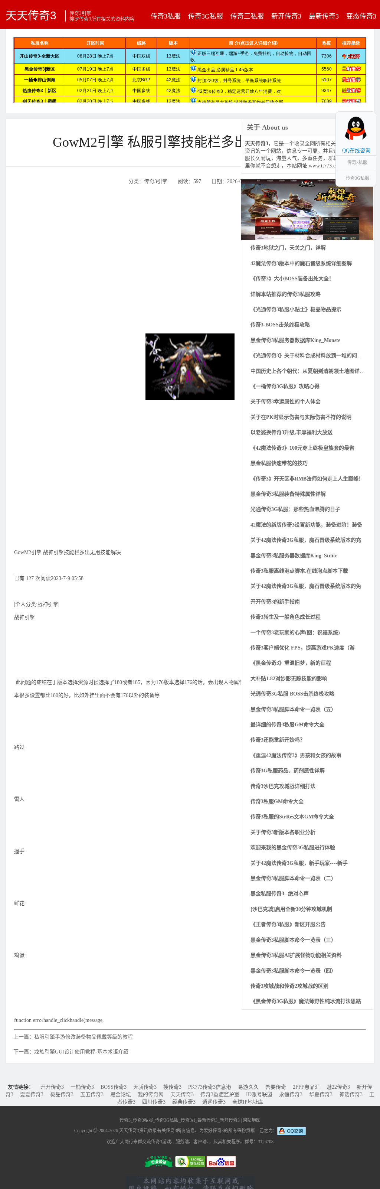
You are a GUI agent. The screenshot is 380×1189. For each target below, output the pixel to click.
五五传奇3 (92, 1094)
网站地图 (252, 1120)
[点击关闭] (368, 111)
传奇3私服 (166, 16)
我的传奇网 (151, 1094)
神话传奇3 (351, 1094)
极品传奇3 (61, 1094)
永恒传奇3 (290, 1094)
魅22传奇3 (338, 1087)
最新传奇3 (324, 16)
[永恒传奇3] (307, 209)
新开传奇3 (286, 16)
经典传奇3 (184, 1102)
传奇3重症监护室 (219, 1094)
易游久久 (248, 1087)
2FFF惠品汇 (306, 1087)
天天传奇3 (31, 15)
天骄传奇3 (145, 1087)
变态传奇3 (361, 16)
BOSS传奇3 (114, 1087)
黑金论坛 (120, 1094)
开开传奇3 (52, 1087)
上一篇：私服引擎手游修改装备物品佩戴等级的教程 (73, 1037)
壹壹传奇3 (31, 1094)
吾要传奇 (275, 1087)
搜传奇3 (172, 1087)
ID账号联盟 (259, 1094)
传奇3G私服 (205, 16)
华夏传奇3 (320, 1094)
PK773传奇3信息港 (209, 1087)
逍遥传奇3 (214, 1102)
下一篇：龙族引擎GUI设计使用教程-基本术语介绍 (70, 1052)
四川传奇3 (154, 1102)
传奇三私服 (247, 16)
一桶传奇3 (82, 1087)
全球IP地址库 (247, 1102)
